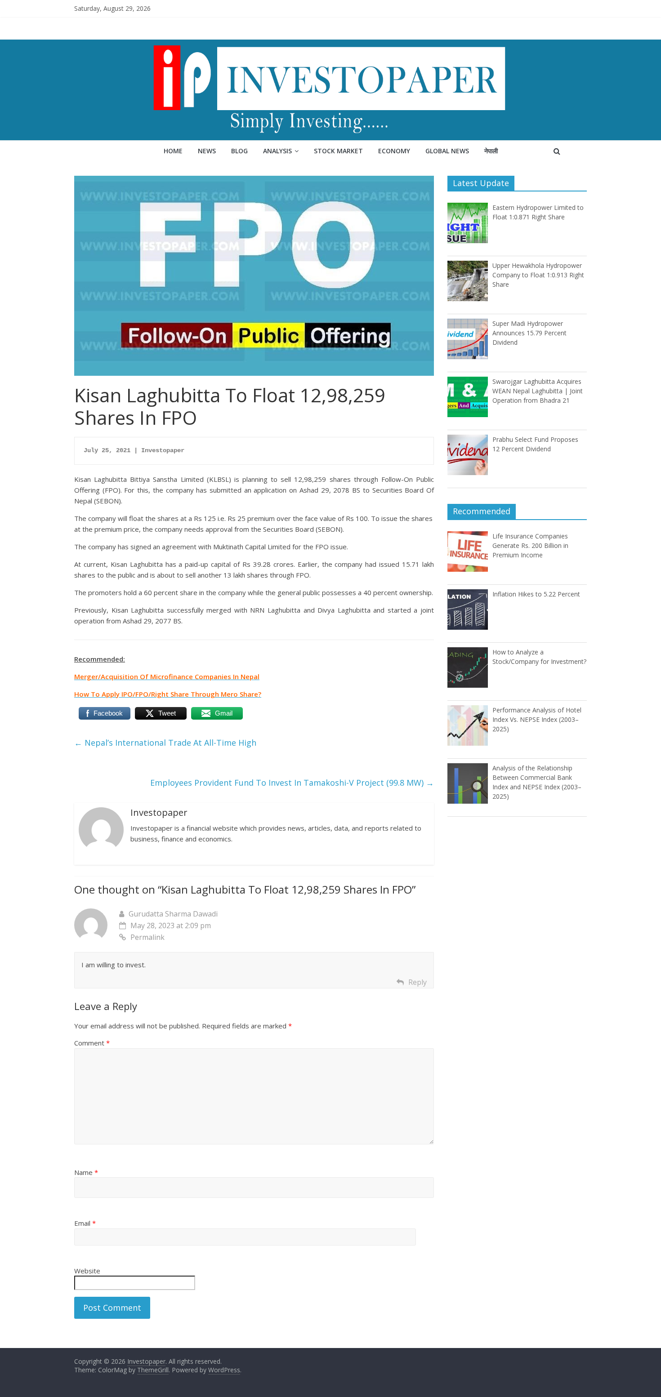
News (207, 151)
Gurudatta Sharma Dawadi (173, 914)
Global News (447, 151)
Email (85, 1223)
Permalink (147, 937)
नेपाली (491, 151)
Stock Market (338, 151)
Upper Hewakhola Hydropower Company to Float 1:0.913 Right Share (538, 275)
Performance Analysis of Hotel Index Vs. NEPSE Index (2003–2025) (536, 719)
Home (173, 151)
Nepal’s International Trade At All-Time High (165, 742)
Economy (394, 151)
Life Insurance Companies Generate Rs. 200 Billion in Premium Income (530, 545)
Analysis (277, 151)
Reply (417, 982)
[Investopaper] (330, 45)
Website (87, 1270)
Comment (92, 1042)
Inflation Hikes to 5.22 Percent (536, 594)
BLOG (239, 151)
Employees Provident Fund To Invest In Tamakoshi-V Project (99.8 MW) (292, 782)
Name (86, 1172)
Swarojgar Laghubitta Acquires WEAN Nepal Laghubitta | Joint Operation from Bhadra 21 (537, 391)
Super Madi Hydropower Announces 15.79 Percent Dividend (529, 333)
